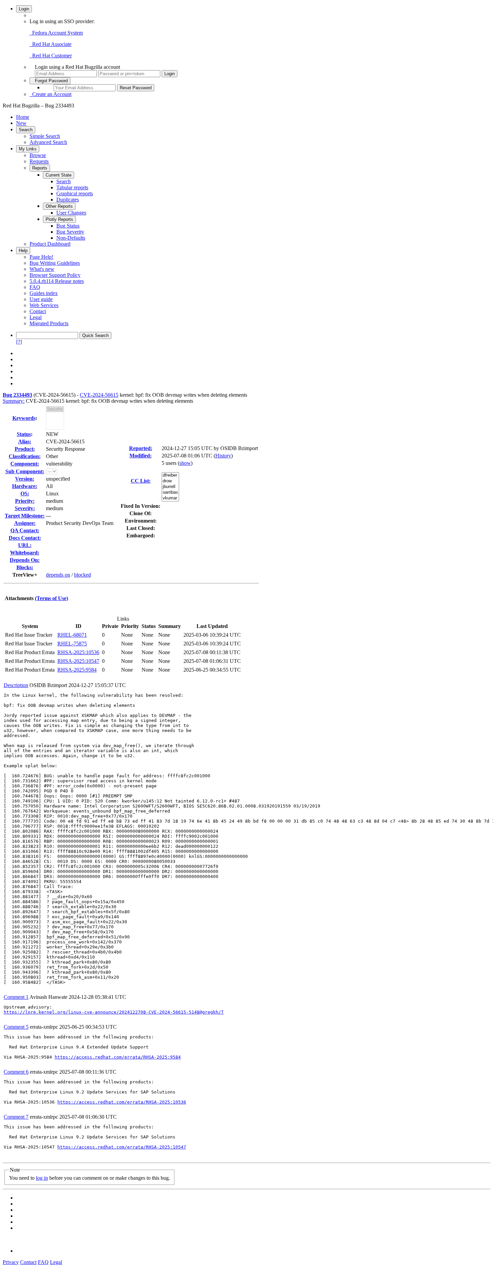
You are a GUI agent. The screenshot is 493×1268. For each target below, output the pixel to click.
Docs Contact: (25, 538)
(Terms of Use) (51, 598)
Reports (39, 167)
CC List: (141, 481)
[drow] (170, 481)
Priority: (25, 501)
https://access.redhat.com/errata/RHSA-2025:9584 (118, 1057)
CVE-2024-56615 (99, 395)
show (185, 463)
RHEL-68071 (72, 635)
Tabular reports (72, 187)
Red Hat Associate (50, 44)
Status (24, 434)
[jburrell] (170, 487)
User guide (41, 299)
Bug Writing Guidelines (55, 263)
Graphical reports (74, 193)
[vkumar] (170, 498)
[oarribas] (170, 492)
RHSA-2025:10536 (78, 652)
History (223, 455)
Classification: (25, 456)
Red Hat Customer (51, 55)
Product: (25, 449)
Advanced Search (48, 142)
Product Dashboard (50, 244)
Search (26, 129)
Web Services (44, 305)
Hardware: (24, 486)
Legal (36, 317)
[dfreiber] (170, 475)
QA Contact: (24, 530)
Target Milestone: (25, 516)
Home (22, 117)
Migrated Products (49, 323)
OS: (24, 493)
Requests (39, 161)
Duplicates (67, 199)
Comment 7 (16, 1117)
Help (23, 250)
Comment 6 (16, 1072)
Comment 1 (16, 997)
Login (24, 8)
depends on (58, 575)
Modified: (140, 455)
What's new (42, 269)
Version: (24, 479)
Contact (38, 311)
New (21, 123)
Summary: (13, 401)
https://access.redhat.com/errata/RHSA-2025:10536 (121, 1102)
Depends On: (25, 560)
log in (42, 1178)
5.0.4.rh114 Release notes (57, 281)
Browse (38, 155)
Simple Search (45, 136)
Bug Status (67, 226)
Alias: (24, 441)
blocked (82, 575)
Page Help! (41, 257)
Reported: (140, 448)
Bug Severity (70, 232)
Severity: (25, 508)
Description (16, 685)
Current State (58, 175)
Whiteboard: (24, 552)
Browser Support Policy (55, 275)
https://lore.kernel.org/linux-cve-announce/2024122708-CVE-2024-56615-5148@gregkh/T (114, 1012)
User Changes (71, 212)
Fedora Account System (56, 33)
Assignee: (25, 523)
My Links (28, 148)
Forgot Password (50, 80)
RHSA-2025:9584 (77, 670)
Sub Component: (24, 471)
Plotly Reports (59, 219)
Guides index (44, 293)
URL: (25, 545)
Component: (24, 464)
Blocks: (24, 567)
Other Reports (59, 206)
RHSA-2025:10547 (78, 661)
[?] (19, 342)
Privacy (11, 1262)
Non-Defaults (70, 238)
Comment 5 (16, 1027)
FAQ (35, 287)
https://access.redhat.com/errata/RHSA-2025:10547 (121, 1147)
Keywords (24, 418)
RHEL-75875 (72, 643)
